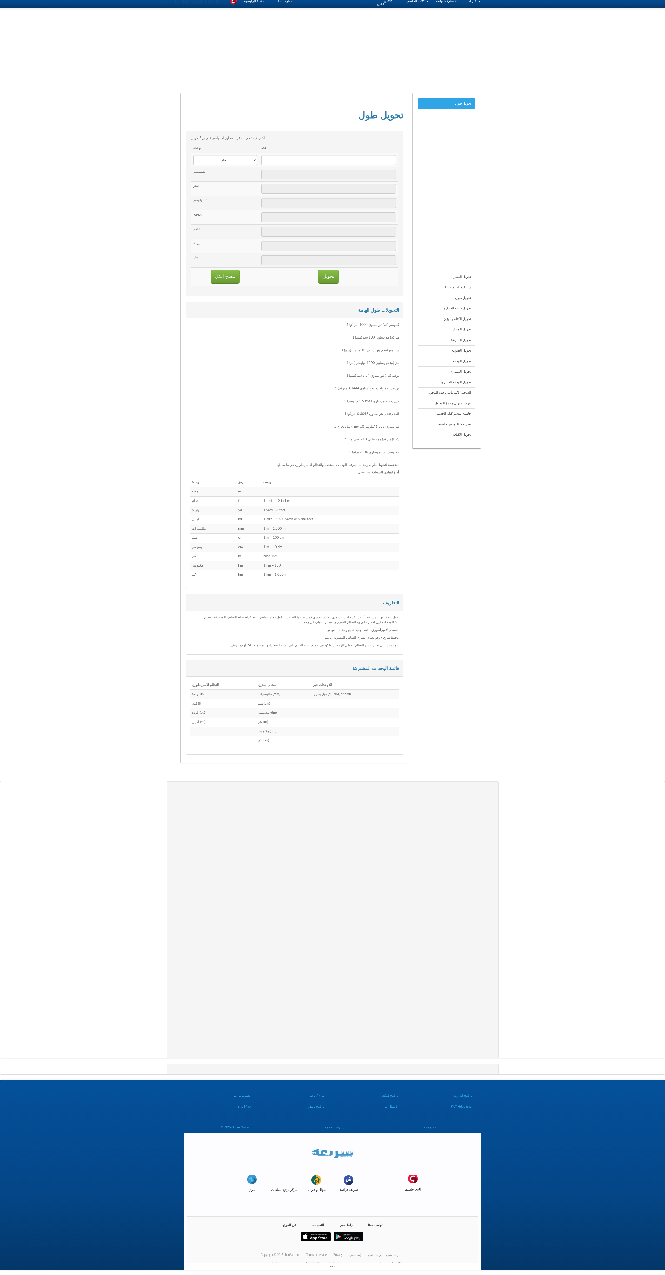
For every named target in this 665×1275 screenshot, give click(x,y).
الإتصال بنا (392, 1106)
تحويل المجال (461, 329)
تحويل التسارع (461, 371)
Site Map (244, 1106)
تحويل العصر (462, 277)
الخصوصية (431, 1127)
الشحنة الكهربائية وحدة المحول (449, 392)
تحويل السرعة (461, 340)
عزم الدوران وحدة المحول (453, 403)
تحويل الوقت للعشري (456, 382)
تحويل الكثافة (462, 435)
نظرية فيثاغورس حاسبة (454, 424)
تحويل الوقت (462, 361)
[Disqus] (333, 851)
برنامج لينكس (389, 1095)
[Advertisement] (332, 56)
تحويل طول (463, 103)
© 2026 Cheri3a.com (236, 1127)
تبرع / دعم (317, 1095)
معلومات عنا (242, 1095)
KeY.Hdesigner (462, 1106)
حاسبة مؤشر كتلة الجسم (454, 413)
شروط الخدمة (334, 1127)
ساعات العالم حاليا (458, 287)
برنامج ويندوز (316, 1106)
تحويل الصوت (461, 350)
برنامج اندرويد (463, 1095)
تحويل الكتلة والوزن (457, 319)
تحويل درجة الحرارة (457, 308)
